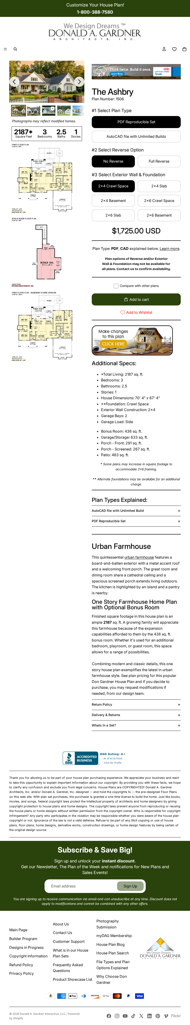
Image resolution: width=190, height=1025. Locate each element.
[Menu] (5, 49)
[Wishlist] (174, 49)
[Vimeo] (166, 1016)
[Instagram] (117, 1016)
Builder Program (23, 938)
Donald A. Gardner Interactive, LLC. (43, 1014)
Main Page (18, 930)
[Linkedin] (149, 1016)
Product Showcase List (72, 979)
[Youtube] (125, 1016)
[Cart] (184, 49)
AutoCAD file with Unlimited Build (118, 510)
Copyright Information (28, 956)
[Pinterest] (158, 1016)
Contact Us (62, 932)
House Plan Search (112, 953)
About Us (61, 924)
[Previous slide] (14, 82)
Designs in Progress (26, 947)
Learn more (169, 248)
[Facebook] (109, 1016)
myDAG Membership (114, 935)
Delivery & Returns (106, 715)
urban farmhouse (139, 557)
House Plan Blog (110, 944)
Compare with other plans (139, 286)
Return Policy (102, 704)
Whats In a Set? (104, 725)
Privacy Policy (21, 973)
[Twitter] (141, 1016)
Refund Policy (21, 964)
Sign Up (130, 886)
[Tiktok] (133, 1016)
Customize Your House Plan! (95, 5)
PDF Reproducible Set (109, 521)
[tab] (18, 111)
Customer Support (69, 941)
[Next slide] (79, 82)
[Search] (15, 49)
